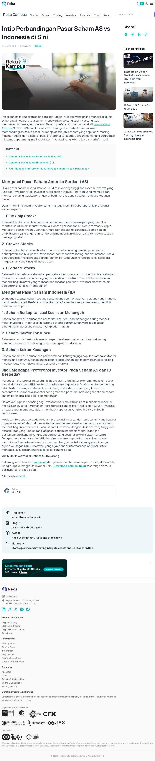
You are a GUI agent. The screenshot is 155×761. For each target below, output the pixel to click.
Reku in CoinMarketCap (13, 679)
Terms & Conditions (12, 682)
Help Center (8, 654)
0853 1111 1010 (22, 700)
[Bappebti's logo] (8, 714)
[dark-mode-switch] (146, 3)
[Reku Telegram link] (22, 609)
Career (5, 675)
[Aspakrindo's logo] (33, 737)
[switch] (140, 3)
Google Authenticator (13, 661)
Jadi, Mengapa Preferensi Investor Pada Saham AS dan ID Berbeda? (48, 168)
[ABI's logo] (12, 737)
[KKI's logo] (36, 723)
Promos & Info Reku (11, 658)
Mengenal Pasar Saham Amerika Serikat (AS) (34, 156)
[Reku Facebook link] (28, 609)
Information (7, 650)
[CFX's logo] (49, 714)
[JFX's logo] (56, 723)
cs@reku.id (11, 596)
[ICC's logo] (13, 723)
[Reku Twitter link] (16, 609)
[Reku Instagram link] (10, 609)
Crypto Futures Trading (13, 629)
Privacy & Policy (9, 686)
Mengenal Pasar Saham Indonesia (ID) (31, 162)
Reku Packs (7, 633)
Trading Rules (9, 643)
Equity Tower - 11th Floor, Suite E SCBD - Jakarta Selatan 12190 (22, 602)
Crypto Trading (9, 622)
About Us (6, 671)
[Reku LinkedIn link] (3, 609)
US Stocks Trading (11, 625)
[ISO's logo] (35, 714)
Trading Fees (8, 647)
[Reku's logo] (8, 4)
